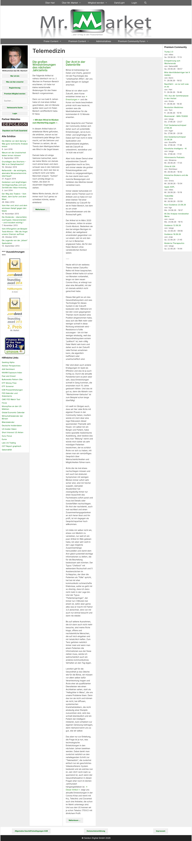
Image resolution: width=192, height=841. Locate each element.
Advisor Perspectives (11, 366)
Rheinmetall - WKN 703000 (176, 116)
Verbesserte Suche (15, 107)
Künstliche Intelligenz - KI (175, 148)
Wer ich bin (14, 76)
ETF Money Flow (9, 383)
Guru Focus (7, 436)
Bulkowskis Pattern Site (12, 379)
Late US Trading (9, 443)
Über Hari (50, 2)
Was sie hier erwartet (14, 82)
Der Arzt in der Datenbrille (75, 63)
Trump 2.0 (168, 52)
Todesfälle (168, 196)
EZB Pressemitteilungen (12, 390)
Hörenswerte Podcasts (174, 157)
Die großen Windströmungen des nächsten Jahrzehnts (44, 66)
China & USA (169, 166)
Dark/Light (119, 2)
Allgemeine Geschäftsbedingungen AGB (31, 831)
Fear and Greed (8, 376)
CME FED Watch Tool (11, 399)
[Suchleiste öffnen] (145, 3)
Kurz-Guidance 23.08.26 (175, 205)
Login (134, 2)
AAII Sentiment (8, 369)
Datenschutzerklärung (96, 831)
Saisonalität (7, 450)
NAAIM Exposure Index (12, 372)
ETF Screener (8, 386)
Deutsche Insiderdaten (12, 425)
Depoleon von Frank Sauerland (14, 131)
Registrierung (14, 88)
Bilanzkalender (8, 422)
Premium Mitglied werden (14, 94)
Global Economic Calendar (13, 412)
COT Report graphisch (11, 446)
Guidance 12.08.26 (172, 225)
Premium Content (77, 41)
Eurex (4, 439)
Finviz (4, 403)
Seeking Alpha (8, 362)
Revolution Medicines (173, 107)
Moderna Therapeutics (174, 243)
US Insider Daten (9, 429)
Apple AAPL (169, 187)
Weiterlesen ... (41, 209)
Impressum (160, 831)
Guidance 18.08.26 (172, 234)
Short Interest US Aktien (12, 432)
